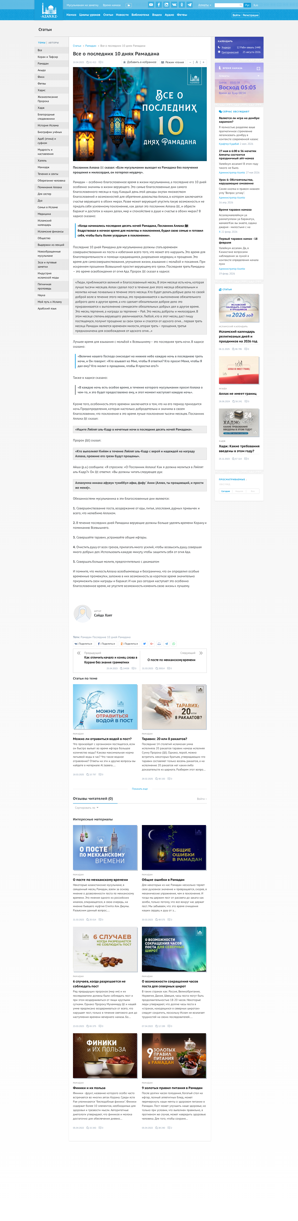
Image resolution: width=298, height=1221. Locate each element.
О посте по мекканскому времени (100, 880)
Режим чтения (174, 62)
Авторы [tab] (53, 42)
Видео (157, 15)
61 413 (92, 62)
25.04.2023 (112, 668)
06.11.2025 (224, 349)
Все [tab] (253, 491)
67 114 (238, 459)
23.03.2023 (78, 1026)
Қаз (256, 5)
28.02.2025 (147, 779)
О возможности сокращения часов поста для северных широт (170, 984)
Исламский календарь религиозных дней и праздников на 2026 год (238, 336)
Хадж (222, 441)
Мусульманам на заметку (83, 5)
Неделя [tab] (239, 491)
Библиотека (140, 15)
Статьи (108, 15)
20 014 (92, 919)
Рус (247, 5)
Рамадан (91, 45)
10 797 (92, 774)
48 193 (161, 779)
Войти (236, 15)
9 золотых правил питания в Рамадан (172, 1088)
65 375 (92, 1026)
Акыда (223, 388)
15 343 (92, 1128)
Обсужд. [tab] (225, 484)
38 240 (161, 1128)
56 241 (238, 401)
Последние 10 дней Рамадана (111, 637)
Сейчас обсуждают (236, 111)
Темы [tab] (42, 42)
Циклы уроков (89, 15)
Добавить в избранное (142, 62)
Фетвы (182, 15)
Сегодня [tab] (225, 491)
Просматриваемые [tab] (232, 479)
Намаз (71, 15)
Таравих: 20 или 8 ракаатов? (164, 739)
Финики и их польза (89, 1088)
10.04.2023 (78, 62)
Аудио (169, 15)
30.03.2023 (147, 919)
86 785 (238, 349)
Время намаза (112, 5)
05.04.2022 (78, 1128)
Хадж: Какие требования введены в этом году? (239, 448)
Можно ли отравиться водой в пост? (102, 739)
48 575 (161, 919)
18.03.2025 (78, 774)
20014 (161, 668)
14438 (125, 668)
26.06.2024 (224, 401)
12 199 (161, 1026)
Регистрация (250, 15)
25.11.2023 (224, 459)
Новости (122, 15)
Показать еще (140, 788)
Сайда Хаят (103, 615)
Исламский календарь (233, 326)
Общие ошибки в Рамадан (163, 880)
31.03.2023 (147, 668)
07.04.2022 (147, 1026)
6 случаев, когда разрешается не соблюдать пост (99, 984)
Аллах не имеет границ (237, 394)
